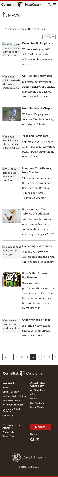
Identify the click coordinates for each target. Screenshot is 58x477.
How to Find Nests (11, 400)
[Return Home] (21, 4)
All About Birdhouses (12, 405)
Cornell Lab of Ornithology (37, 384)
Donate (40, 427)
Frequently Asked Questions (11, 410)
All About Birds (37, 390)
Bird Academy (37, 403)
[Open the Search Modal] (49, 4)
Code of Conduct (10, 392)
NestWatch (8, 383)
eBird (33, 394)
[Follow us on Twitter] (38, 440)
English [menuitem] (35, 5)
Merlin (33, 399)
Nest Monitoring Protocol (14, 396)
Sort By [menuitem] (47, 37)
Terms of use (8, 436)
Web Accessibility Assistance (11, 426)
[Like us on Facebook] (32, 440)
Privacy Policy (8, 432)
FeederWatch (37, 407)
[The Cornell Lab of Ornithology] (23, 373)
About (5, 387)
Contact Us (7, 415)
